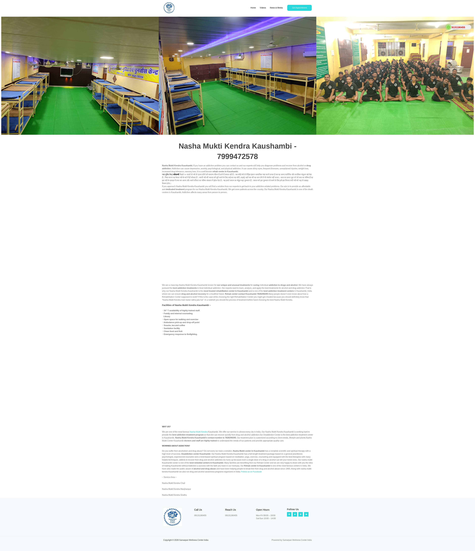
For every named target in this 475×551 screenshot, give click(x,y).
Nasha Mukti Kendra (199, 432)
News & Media (276, 8)
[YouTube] (306, 514)
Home (253, 8)
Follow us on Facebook (251, 472)
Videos (263, 8)
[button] (3, 75)
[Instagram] (300, 514)
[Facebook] (289, 514)
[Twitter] (295, 514)
